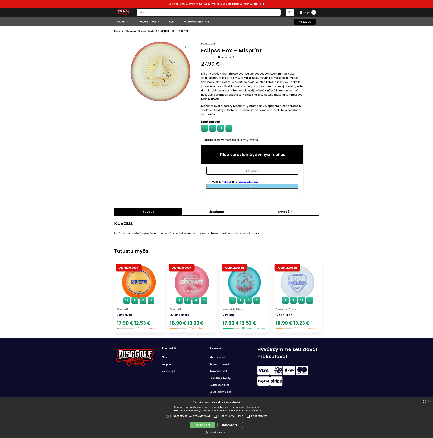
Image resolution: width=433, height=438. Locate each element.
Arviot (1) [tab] (285, 212)
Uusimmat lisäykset (197, 21)
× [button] (429, 401)
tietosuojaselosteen (246, 182)
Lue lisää (256, 410)
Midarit (152, 31)
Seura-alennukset (220, 392)
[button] (167, 416)
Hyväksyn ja (234, 182)
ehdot (227, 182)
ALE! (171, 21)
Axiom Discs (208, 43)
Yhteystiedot (217, 357)
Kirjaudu (305, 21)
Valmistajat (148, 21)
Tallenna (252, 186)
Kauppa (122, 21)
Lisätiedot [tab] (216, 212)
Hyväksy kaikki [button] (202, 424)
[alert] (216, 417)
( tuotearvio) (226, 57)
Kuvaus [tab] (148, 212)
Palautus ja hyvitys (221, 378)
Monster (119, 31)
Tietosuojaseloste (220, 364)
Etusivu (166, 357)
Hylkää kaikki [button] (230, 424)
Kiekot (142, 31)
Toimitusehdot (218, 371)
